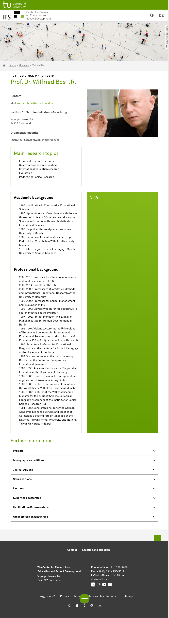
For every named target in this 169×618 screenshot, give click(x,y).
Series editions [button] (22, 479)
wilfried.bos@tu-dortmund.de (35, 103)
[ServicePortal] (92, 606)
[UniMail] (100, 606)
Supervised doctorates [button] (27, 498)
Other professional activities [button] (30, 516)
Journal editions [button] (23, 469)
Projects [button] (18, 451)
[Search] (69, 606)
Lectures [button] (18, 488)
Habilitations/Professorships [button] (31, 507)
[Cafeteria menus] (77, 606)
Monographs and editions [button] (28, 460)
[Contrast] (152, 15)
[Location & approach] (84, 606)
